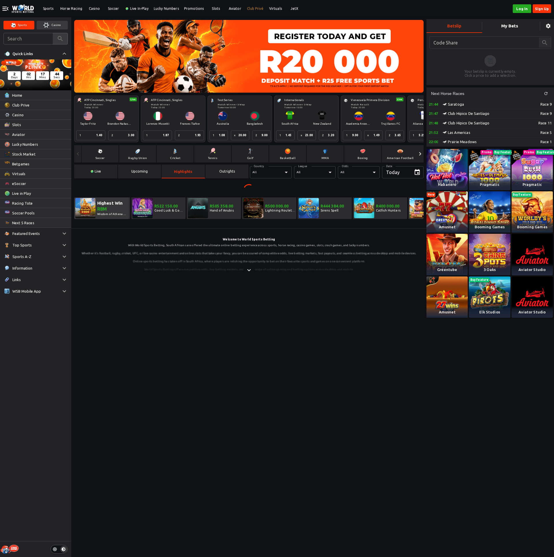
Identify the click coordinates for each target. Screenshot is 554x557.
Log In (522, 9)
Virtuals (275, 8)
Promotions (194, 8)
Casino (94, 8)
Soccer (113, 8)
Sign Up (542, 9)
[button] (545, 93)
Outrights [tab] (227, 171)
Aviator (235, 8)
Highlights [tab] (183, 171)
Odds (345, 166)
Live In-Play (139, 8)
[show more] (249, 270)
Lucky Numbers (166, 8)
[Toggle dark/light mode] (59, 549)
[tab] (95, 171)
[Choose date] (417, 172)
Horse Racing (71, 8)
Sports (48, 8)
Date (389, 166)
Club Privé (255, 8)
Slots (216, 8)
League (302, 166)
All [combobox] (254, 172)
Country (259, 166)
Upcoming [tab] (139, 171)
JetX (294, 8)
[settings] (548, 26)
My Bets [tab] (509, 25)
